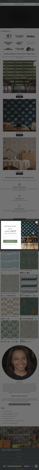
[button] (10, 241)
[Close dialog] (37, 222)
